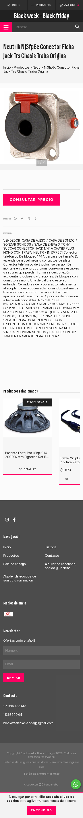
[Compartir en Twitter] (29, 218)
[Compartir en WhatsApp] (15, 218)
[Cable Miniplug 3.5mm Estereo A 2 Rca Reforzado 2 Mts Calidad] (67, 479)
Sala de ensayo (14, 564)
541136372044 (14, 706)
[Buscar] (77, 27)
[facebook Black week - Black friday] (14, 520)
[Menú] (6, 27)
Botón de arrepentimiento (42, 774)
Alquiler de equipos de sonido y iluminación (19, 578)
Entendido (41, 810)
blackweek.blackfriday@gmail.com (28, 723)
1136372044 (12, 715)
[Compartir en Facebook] (22, 218)
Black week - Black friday (41, 15)
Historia (50, 547)
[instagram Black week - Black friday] (6, 520)
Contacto (52, 556)
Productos (22, 67)
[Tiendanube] (41, 785)
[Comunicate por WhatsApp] (76, 784)
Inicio (7, 67)
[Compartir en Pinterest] (36, 218)
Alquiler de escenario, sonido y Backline (60, 566)
